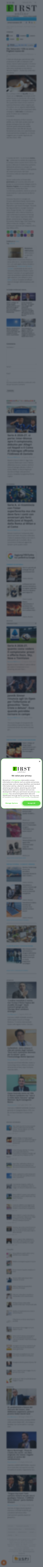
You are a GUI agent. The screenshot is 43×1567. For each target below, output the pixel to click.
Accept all (31, 803)
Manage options (11, 803)
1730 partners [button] (16, 780)
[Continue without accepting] (39, 763)
